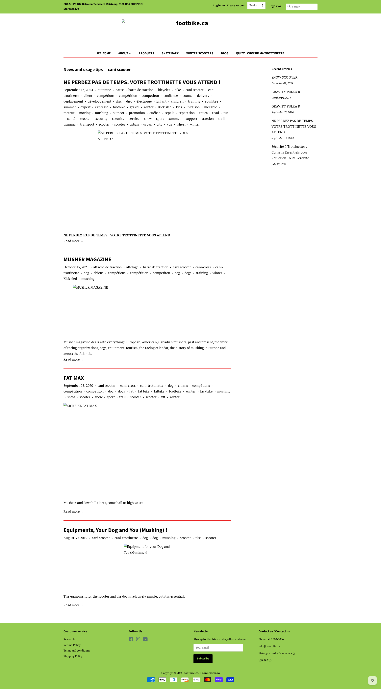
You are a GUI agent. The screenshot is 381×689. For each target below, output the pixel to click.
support (191, 118)
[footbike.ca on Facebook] (131, 640)
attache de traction (107, 267)
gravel (134, 107)
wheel (181, 124)
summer (70, 107)
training (194, 101)
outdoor (118, 112)
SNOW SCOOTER (284, 77)
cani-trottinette (152, 385)
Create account (236, 6)
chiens (98, 273)
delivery (203, 95)
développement (99, 101)
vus (169, 124)
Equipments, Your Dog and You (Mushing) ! (115, 530)
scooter (85, 118)
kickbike (206, 391)
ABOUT (123, 53)
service (134, 118)
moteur (69, 112)
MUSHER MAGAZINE (87, 259)
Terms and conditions (77, 650)
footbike (119, 107)
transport (87, 124)
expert (85, 107)
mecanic (210, 107)
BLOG (224, 53)
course (187, 95)
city (159, 124)
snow (148, 118)
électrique (144, 101)
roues (203, 112)
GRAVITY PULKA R (285, 91)
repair (169, 112)
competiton (150, 95)
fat (131, 391)
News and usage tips (83, 69)
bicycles (164, 89)
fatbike (159, 391)
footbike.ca (191, 673)
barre (120, 89)
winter (149, 107)
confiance (171, 95)
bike (178, 89)
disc (119, 101)
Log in (217, 6)
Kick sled (164, 107)
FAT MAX (74, 378)
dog (86, 273)
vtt (163, 397)
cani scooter (195, 89)
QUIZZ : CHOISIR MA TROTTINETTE (260, 53)
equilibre (211, 101)
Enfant (161, 101)
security (101, 118)
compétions (105, 95)
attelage (132, 267)
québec (154, 112)
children (177, 101)
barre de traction (141, 89)
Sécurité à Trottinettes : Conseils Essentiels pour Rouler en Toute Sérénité (290, 152)
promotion (137, 112)
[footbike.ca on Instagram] (138, 640)
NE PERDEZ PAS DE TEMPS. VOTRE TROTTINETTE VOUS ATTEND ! (142, 82)
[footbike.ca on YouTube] (145, 640)
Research (69, 639)
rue (226, 112)
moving (84, 112)
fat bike (143, 391)
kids (179, 107)
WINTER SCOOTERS (199, 53)
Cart (278, 7)
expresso (101, 107)
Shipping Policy (73, 656)
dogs (188, 273)
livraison (193, 107)
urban (134, 124)
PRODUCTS (146, 53)
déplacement (73, 101)
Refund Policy (72, 645)
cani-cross (203, 267)
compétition (128, 95)
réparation (187, 112)
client (88, 95)
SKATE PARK (170, 53)
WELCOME (104, 53)
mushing (101, 112)
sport (160, 118)
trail (221, 118)
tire (198, 537)
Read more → (74, 241)
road (215, 112)
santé (71, 118)
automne (104, 89)
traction (208, 118)
